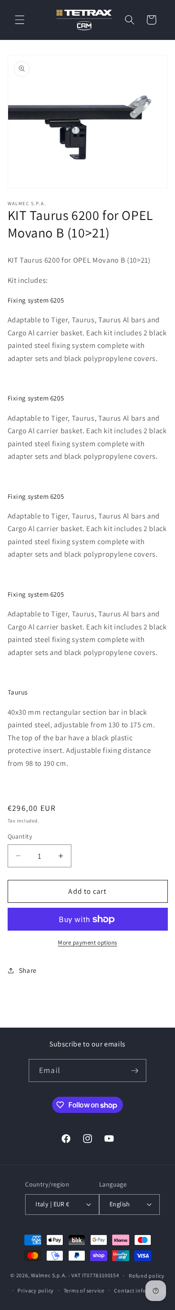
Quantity (20, 836)
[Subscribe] (134, 1070)
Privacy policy (36, 1290)
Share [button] (28, 970)
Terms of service (84, 1290)
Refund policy (147, 1275)
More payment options (87, 942)
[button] (20, 20)
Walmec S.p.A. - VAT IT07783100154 (75, 1275)
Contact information (140, 1290)
